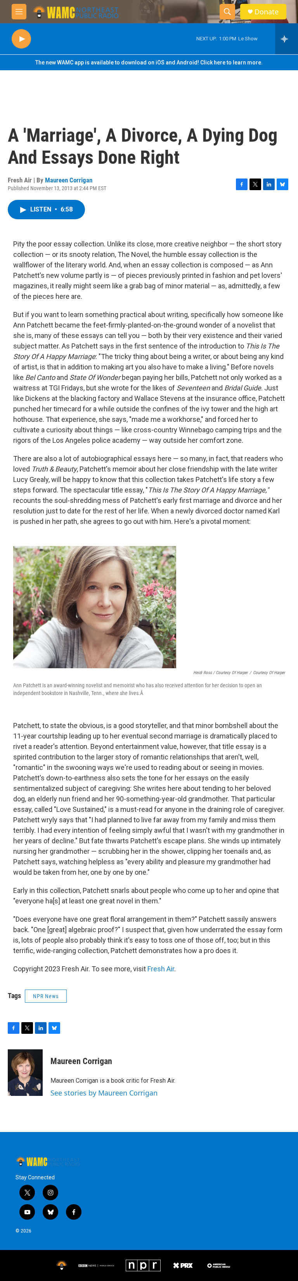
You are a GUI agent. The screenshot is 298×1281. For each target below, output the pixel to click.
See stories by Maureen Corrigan (104, 1092)
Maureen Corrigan (68, 180)
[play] (21, 39)
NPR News (46, 996)
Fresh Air (160, 969)
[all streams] (286, 38)
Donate (267, 12)
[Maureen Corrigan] (25, 1072)
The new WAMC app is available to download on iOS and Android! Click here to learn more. (149, 62)
